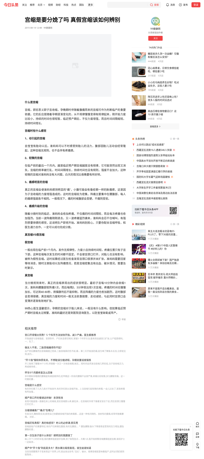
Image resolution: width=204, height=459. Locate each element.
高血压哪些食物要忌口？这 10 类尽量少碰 (162, 112)
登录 (196, 4)
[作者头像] (155, 21)
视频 (50, 4)
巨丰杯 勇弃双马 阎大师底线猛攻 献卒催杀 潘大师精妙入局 (163, 276)
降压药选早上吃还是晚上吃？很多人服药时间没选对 (163, 98)
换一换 (176, 138)
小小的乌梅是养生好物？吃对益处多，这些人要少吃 (163, 84)
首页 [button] (197, 426)
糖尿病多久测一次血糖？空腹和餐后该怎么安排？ (163, 55)
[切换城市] (44, 5)
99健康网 (48, 27)
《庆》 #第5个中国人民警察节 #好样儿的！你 (163, 247)
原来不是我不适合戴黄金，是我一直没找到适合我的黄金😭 (163, 290)
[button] (24, 5)
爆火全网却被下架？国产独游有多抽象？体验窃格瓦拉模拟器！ (163, 261)
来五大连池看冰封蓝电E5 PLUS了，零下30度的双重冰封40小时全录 (163, 232)
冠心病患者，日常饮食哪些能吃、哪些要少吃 (163, 69)
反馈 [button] (197, 437)
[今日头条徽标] (11, 5)
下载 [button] (196, 445)
